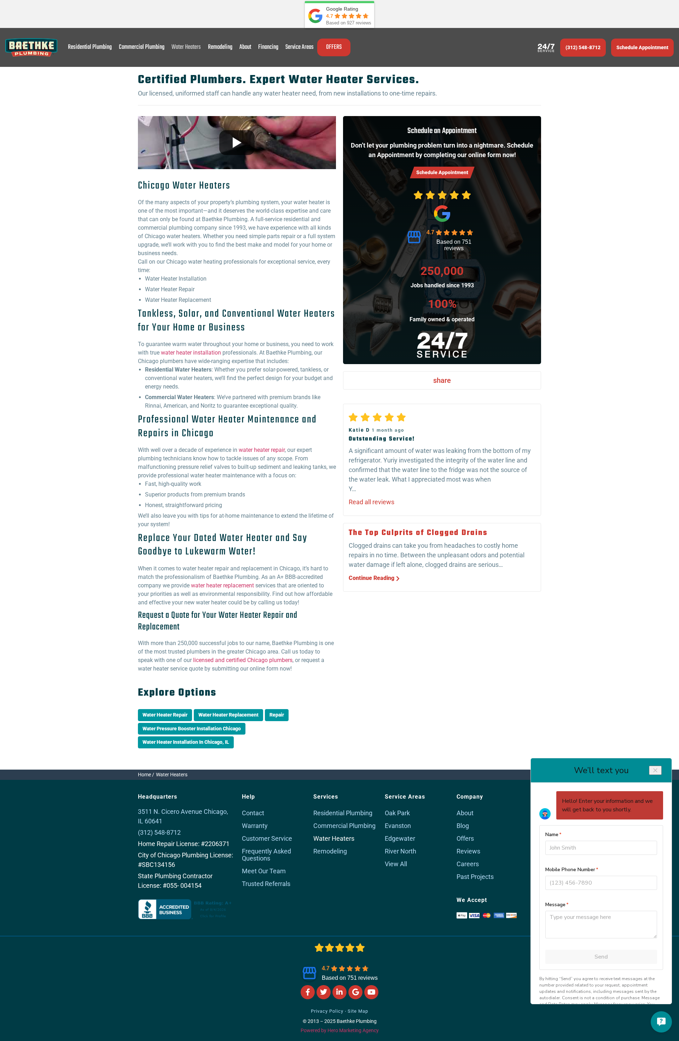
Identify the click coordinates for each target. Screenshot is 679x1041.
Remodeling (220, 47)
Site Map (358, 1011)
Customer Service (267, 838)
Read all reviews (371, 502)
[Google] (355, 992)
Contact (253, 813)
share (442, 380)
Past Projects (475, 876)
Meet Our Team (264, 871)
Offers (465, 838)
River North (400, 851)
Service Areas (299, 47)
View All (396, 864)
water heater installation (191, 352)
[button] (642, 48)
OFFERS (334, 47)
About (245, 47)
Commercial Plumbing (141, 47)
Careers (468, 864)
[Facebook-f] (308, 992)
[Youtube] (371, 992)
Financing (268, 47)
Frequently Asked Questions (266, 854)
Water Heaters (186, 47)
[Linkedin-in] (339, 992)
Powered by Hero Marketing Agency (340, 1030)
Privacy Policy (327, 1011)
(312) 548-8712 (582, 47)
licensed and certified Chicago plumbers (242, 660)
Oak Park (397, 813)
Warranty (255, 825)
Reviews (468, 851)
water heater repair (262, 450)
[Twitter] (324, 992)
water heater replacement (222, 585)
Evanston (398, 825)
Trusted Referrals (266, 883)
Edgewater (400, 838)
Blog (463, 825)
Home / (146, 774)
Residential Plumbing (90, 47)
